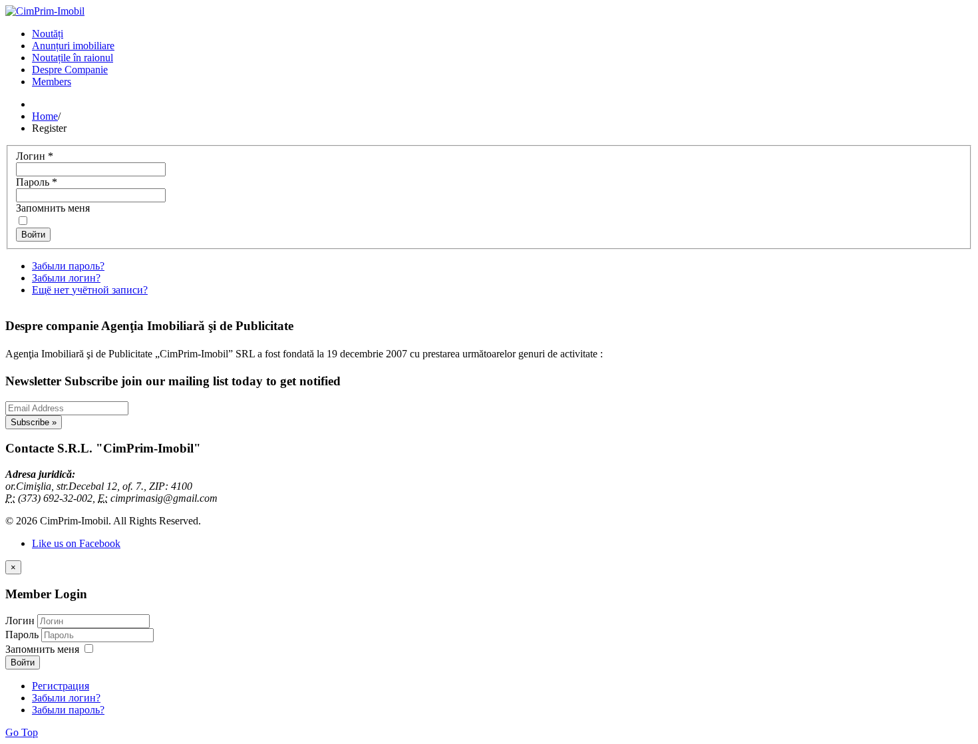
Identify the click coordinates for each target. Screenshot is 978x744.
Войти (33, 235)
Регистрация (60, 685)
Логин (34, 156)
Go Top (21, 732)
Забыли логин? (66, 277)
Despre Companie (70, 69)
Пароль (36, 182)
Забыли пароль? (68, 266)
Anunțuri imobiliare (73, 45)
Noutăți (47, 33)
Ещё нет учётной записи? (90, 289)
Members (51, 81)
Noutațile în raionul (72, 57)
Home (45, 116)
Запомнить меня (53, 208)
